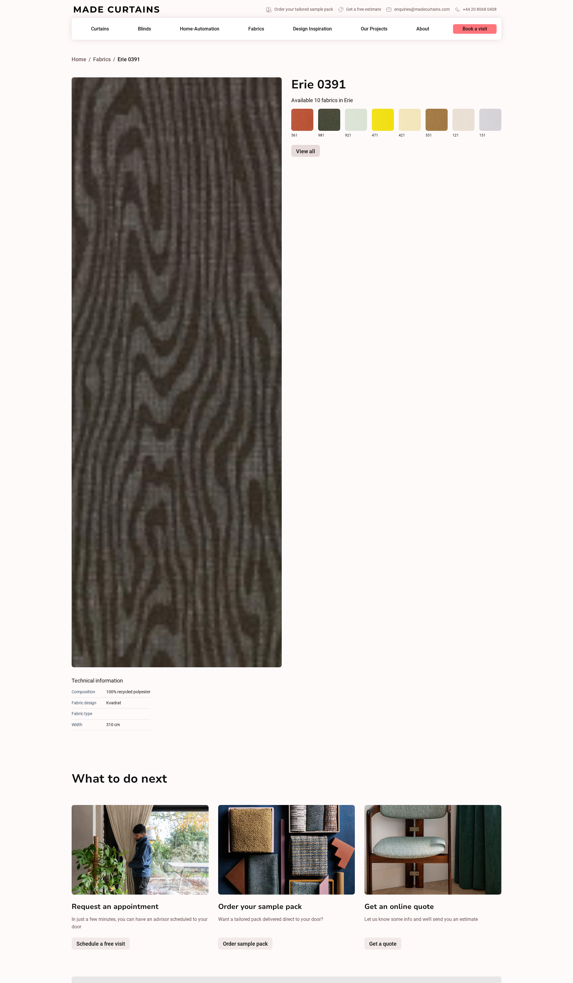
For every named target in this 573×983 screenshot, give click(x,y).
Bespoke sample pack (259, 945)
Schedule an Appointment (312, 13)
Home (79, 59)
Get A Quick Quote (374, 13)
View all (305, 151)
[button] (100, 28)
